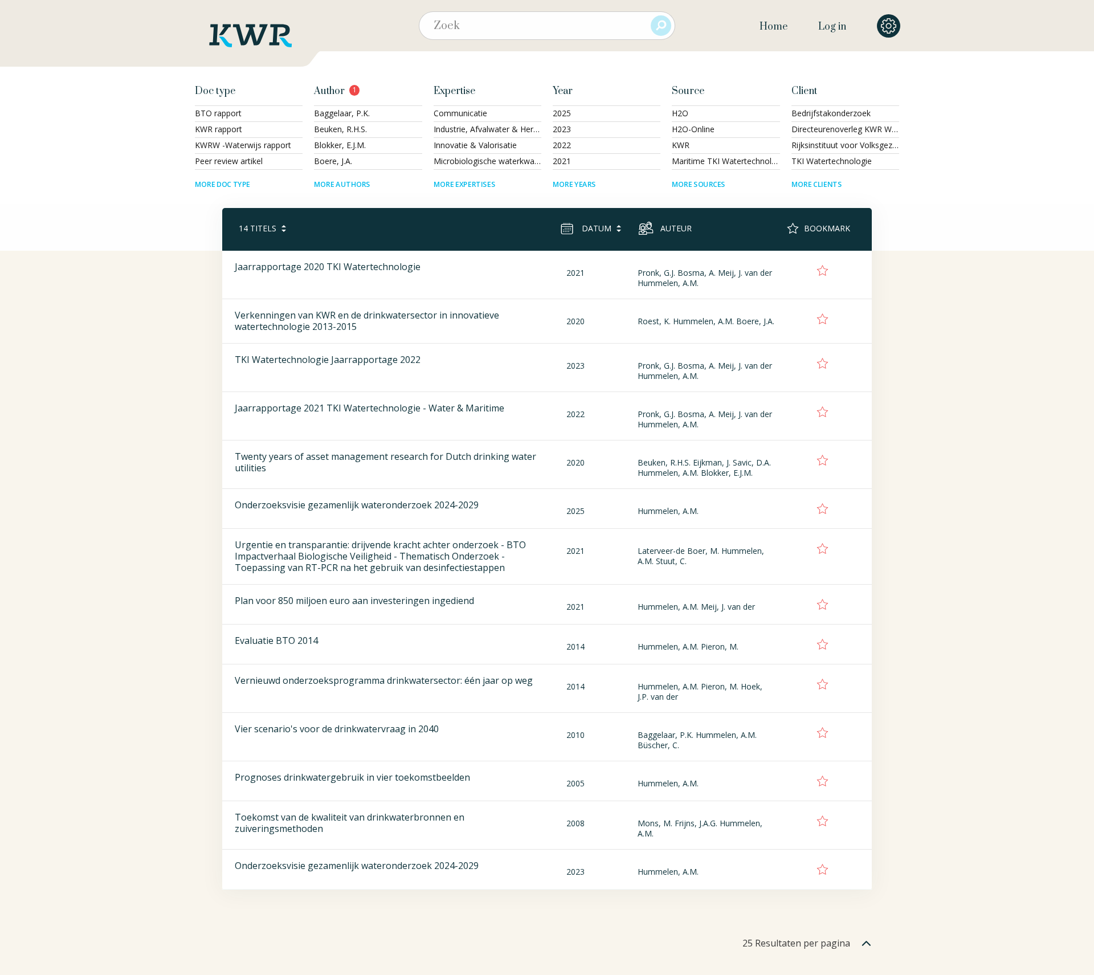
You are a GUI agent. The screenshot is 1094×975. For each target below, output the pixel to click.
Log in (832, 27)
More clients (816, 184)
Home (773, 27)
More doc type (222, 184)
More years (574, 184)
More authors (342, 184)
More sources (698, 184)
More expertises (464, 184)
